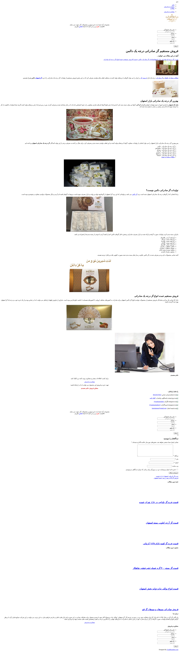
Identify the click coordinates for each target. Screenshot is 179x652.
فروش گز (144, 78)
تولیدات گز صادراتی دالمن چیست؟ (143, 59)
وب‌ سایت (175, 466)
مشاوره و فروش (169, 6)
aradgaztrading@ (159, 401)
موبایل (173, 33)
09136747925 (157, 395)
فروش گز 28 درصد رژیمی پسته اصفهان (166, 478)
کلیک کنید (153, 398)
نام (176, 459)
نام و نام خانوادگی (169, 30)
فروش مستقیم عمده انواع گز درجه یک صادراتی (118, 59)
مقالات (172, 8)
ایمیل (173, 37)
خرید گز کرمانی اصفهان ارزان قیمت (167, 476)
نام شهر (172, 41)
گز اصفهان (38, 78)
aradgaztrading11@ (155, 405)
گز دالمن (134, 194)
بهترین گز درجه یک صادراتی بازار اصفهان (166, 59)
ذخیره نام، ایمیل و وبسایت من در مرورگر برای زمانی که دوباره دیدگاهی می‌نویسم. (151, 469)
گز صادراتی (159, 78)
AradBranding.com (172, 649)
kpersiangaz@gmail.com (159, 408)
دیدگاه (175, 456)
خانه (173, 5)
